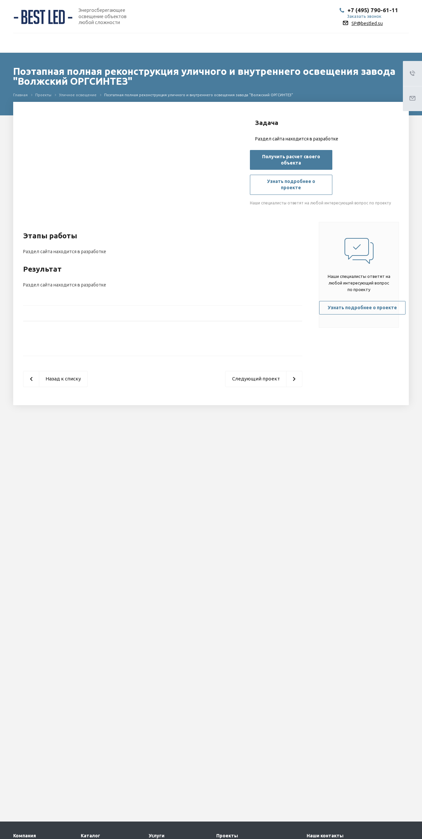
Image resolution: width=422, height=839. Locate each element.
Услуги (157, 835)
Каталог (90, 835)
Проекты (227, 835)
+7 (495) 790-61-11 (372, 10)
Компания (24, 835)
